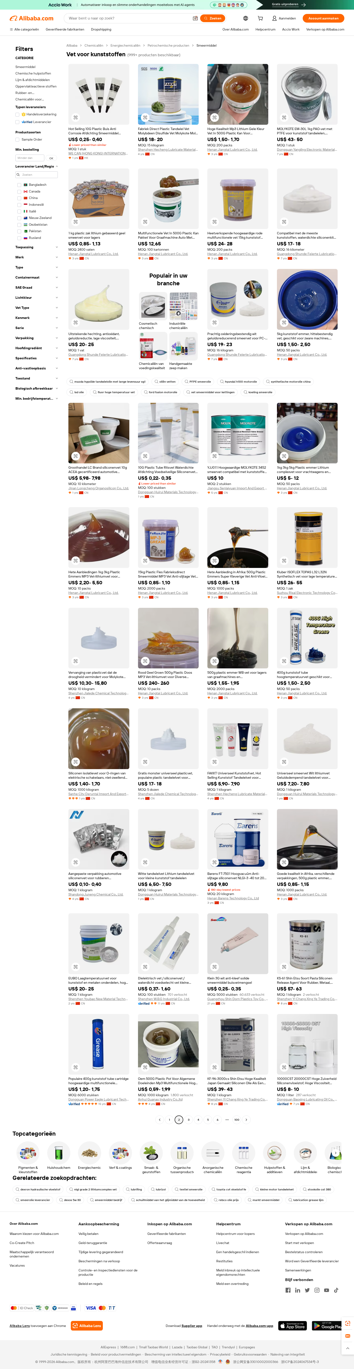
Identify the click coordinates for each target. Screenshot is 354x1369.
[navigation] (37, 583)
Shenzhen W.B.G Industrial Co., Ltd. (164, 999)
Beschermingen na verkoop (99, 1261)
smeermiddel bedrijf (108, 1200)
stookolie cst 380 (319, 1189)
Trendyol (228, 1347)
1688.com (127, 1347)
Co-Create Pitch (22, 1243)
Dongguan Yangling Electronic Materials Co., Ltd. (307, 149)
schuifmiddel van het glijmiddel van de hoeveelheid (170, 1200)
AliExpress (108, 1347)
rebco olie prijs (229, 1200)
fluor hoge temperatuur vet (116, 392)
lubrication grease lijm (308, 1200)
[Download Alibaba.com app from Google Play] (328, 1326)
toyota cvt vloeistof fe (231, 1189)
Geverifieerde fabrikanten (166, 1234)
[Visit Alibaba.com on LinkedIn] (298, 1290)
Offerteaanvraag (159, 1243)
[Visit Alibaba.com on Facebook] (288, 1290)
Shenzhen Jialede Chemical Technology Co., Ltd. (98, 693)
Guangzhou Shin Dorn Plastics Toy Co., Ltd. (237, 999)
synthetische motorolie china (291, 381)
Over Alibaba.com (24, 1224)
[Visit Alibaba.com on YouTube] (326, 1290)
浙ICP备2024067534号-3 (300, 1362)
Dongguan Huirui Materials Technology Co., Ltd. (168, 492)
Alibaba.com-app (259, 1326)
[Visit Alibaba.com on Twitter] (307, 1290)
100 (236, 1119)
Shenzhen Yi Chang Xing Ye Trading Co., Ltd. (307, 999)
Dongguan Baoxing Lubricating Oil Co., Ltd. (307, 1099)
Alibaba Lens (20, 1326)
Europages (247, 1347)
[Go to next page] (246, 1119)
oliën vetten (167, 381)
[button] (195, 18)
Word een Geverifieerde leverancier (312, 1261)
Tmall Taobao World (153, 1347)
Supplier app (192, 1326)
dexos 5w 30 (72, 1200)
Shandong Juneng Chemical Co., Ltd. (95, 894)
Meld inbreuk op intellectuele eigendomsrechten (238, 1272)
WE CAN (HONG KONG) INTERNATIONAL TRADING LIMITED (98, 153)
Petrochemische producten (168, 45)
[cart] (261, 19)
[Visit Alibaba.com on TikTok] (336, 1290)
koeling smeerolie (260, 392)
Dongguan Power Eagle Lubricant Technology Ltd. (98, 1099)
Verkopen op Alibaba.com (304, 1234)
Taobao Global (196, 1347)
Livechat (222, 1243)
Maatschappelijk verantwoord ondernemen (32, 1254)
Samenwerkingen (298, 1270)
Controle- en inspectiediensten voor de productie (108, 1272)
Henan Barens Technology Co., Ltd (233, 898)
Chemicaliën (94, 45)
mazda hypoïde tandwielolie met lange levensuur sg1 (109, 381)
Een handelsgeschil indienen (237, 1252)
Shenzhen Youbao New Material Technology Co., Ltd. (98, 999)
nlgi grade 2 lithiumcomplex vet (95, 1189)
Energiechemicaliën (125, 45)
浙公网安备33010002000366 (255, 1362)
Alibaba (71, 45)
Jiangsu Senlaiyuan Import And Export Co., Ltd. (237, 488)
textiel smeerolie (191, 1189)
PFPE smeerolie (200, 381)
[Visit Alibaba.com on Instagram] (317, 1290)
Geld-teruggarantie (93, 1243)
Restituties (224, 1261)
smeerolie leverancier (35, 1200)
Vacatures (17, 1265)
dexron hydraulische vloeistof (40, 1189)
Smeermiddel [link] (206, 45)
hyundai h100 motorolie (241, 381)
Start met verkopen (299, 1243)
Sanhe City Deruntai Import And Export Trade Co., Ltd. (98, 794)
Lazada (177, 1347)
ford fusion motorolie (163, 392)
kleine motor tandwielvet (277, 1189)
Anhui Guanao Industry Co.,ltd (160, 1099)
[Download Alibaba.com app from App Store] (292, 1326)
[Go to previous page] (159, 1119)
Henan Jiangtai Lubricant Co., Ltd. (232, 149)
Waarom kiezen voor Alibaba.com (34, 1234)
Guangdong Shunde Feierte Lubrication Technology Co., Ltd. (307, 254)
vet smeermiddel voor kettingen (213, 392)
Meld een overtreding (232, 1284)
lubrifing (136, 1189)
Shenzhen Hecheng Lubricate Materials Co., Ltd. (168, 149)
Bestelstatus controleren (304, 1252)
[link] (347, 1323)
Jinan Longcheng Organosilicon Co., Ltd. (98, 488)
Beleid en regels (91, 1284)
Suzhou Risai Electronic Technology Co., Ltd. (307, 593)
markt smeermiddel (266, 1200)
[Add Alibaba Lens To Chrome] (87, 1326)
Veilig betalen (88, 1234)
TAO (214, 1347)
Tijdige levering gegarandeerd (101, 1252)
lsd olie (79, 392)
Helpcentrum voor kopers (235, 1234)
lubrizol (161, 1189)
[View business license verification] (220, 1361)
